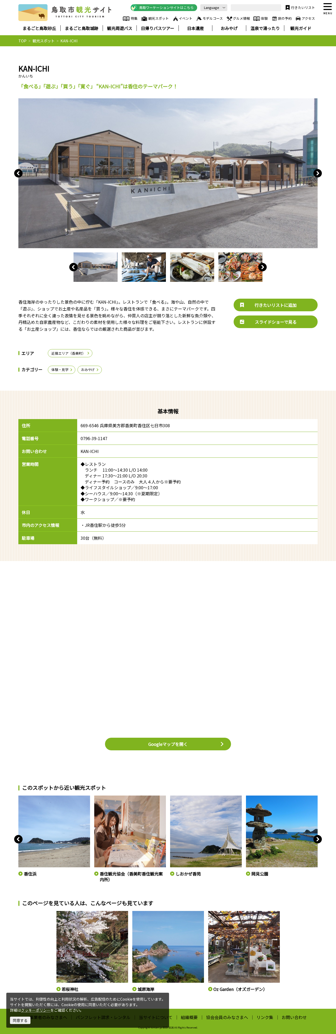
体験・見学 (60, 369)
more (22, 798)
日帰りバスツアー (157, 28)
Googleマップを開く (168, 744)
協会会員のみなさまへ (227, 1017)
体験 (264, 18)
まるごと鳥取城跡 (81, 28)
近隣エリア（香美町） (68, 353)
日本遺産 (195, 28)
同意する (20, 1020)
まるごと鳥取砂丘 (39, 28)
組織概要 (189, 1017)
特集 (134, 18)
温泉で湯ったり (265, 28)
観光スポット (158, 18)
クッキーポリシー (35, 1010)
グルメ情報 (241, 18)
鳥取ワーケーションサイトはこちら (166, 7)
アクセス (308, 18)
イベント (185, 18)
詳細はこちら (66, 913)
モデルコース (213, 18)
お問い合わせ (294, 1017)
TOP (22, 41)
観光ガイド (300, 28)
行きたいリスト (303, 7)
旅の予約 (285, 18)
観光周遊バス (119, 28)
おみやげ (229, 28)
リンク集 (264, 1017)
